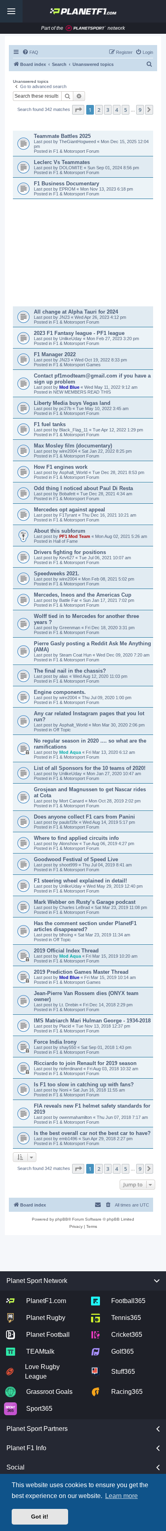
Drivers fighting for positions (70, 552)
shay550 (67, 1047)
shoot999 (68, 864)
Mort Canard (71, 800)
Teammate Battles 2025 (62, 136)
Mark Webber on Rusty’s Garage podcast (84, 902)
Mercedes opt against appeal (69, 510)
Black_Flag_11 (74, 429)
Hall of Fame (65, 541)
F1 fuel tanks (50, 424)
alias (64, 676)
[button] (78, 110)
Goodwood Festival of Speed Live (76, 859)
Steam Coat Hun (75, 655)
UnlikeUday (71, 338)
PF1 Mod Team (75, 536)
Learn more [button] (121, 1495)
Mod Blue (70, 387)
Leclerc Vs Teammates (62, 162)
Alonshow (68, 843)
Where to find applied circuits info (76, 838)
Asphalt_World (74, 472)
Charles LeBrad (74, 907)
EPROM (68, 189)
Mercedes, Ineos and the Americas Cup (82, 595)
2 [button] (99, 109)
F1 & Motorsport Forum (76, 151)
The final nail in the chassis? (70, 671)
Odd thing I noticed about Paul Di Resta (83, 488)
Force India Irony (55, 1042)
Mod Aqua (70, 752)
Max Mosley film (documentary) (73, 446)
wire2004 (68, 451)
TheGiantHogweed (78, 141)
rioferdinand (70, 1068)
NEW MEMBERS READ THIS (82, 392)
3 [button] (107, 109)
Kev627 (67, 557)
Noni (63, 1090)
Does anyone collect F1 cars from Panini (84, 817)
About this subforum (59, 531)
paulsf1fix (68, 822)
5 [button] (125, 109)
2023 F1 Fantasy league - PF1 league (79, 333)
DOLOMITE (71, 167)
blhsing (66, 934)
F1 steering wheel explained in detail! (80, 881)
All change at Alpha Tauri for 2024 (76, 312)
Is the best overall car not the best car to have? (92, 1133)
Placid (65, 1026)
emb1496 (68, 1138)
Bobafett (68, 493)
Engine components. (60, 692)
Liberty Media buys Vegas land (72, 403)
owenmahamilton (75, 1117)
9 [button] (140, 109)
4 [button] (116, 109)
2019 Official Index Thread (66, 951)
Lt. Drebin (68, 1004)
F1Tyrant (68, 515)
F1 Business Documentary (66, 184)
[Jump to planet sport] (86, 28)
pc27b (66, 408)
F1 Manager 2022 (55, 354)
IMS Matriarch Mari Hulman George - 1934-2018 (92, 1021)
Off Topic (62, 729)
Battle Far (69, 600)
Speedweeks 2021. (56, 574)
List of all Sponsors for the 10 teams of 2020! (89, 768)
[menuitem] (30, 52)
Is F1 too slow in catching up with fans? (84, 1085)
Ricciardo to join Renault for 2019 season (85, 1063)
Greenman (70, 627)
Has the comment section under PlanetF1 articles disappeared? (85, 926)
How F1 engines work (60, 467)
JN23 (65, 317)
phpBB (61, 1219)
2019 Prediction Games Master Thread (81, 972)
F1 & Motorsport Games (77, 364)
